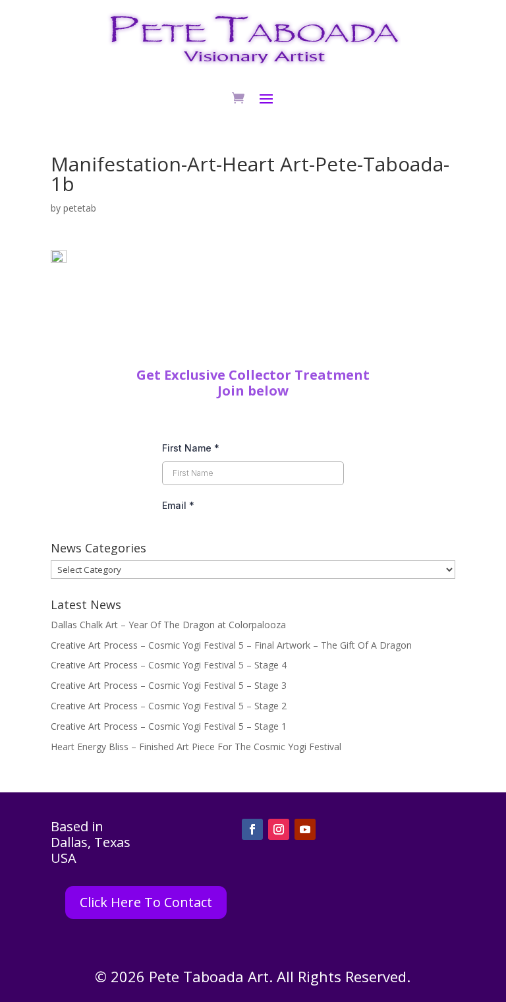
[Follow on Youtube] (305, 829)
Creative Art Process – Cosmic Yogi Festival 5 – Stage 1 (169, 726)
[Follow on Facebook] (252, 829)
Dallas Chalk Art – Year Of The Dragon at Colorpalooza (168, 624)
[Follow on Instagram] (278, 829)
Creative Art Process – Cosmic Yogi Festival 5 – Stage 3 (169, 685)
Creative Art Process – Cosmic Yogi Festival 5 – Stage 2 (169, 705)
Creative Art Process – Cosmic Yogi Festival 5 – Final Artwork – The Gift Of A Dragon (231, 645)
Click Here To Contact (146, 902)
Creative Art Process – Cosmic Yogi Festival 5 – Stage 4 (169, 665)
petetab (79, 208)
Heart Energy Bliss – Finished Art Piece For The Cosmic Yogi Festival (196, 746)
